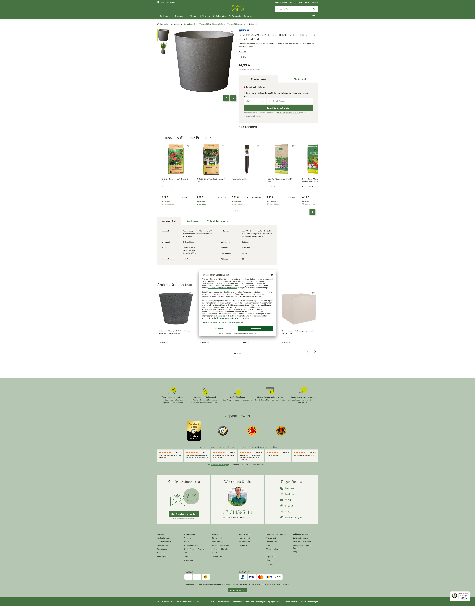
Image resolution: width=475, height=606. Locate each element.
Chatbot (269, 560)
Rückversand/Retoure (302, 542)
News (186, 542)
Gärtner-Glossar (272, 553)
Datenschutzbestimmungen (252, 116)
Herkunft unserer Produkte (194, 549)
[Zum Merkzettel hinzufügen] (232, 32)
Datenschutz (237, 602)
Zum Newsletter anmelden (183, 514)
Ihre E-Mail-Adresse (277, 101)
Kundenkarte (217, 556)
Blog (268, 545)
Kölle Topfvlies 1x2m (240, 179)
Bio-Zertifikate (244, 542)
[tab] (298, 79)
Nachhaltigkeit (296, 2)
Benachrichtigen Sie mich (278, 108)
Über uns (187, 538)
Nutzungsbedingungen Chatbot (269, 602)
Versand (228, 584)
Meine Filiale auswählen (169, 2)
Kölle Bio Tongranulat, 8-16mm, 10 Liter (175, 180)
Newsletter (161, 553)
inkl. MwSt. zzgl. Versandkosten (249, 69)
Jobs (307, 2)
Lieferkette (243, 545)
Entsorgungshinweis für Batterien (302, 546)
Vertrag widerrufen (237, 590)
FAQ (295, 552)
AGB (212, 602)
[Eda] (278, 30)
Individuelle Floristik (220, 549)
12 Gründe (188, 553)
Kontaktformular (163, 538)
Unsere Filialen (163, 545)
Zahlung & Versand (300, 538)
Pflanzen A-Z (271, 538)
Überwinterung (218, 542)
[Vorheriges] (226, 98)
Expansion (188, 560)
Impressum (249, 602)
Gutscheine (216, 553)
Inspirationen (271, 556)
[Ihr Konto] (307, 16)
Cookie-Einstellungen (309, 602)
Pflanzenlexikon (272, 542)
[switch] (464, 598)
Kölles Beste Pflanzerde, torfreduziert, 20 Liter (312, 180)
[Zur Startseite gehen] (237, 8)
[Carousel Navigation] (229, 98)
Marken (269, 564)
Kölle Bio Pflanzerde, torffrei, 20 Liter (279, 180)
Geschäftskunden (164, 542)
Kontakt (315, 2)
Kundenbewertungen (219, 465)
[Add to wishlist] (190, 293)
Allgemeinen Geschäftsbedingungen (288, 113)
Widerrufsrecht (223, 602)
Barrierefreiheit (291, 602)
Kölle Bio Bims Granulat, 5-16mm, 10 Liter (211, 180)
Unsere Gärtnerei (191, 545)
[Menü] (468, 592)
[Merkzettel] (313, 16)
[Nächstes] (233, 98)
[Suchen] (314, 9)
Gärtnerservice (281, 2)
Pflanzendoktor (272, 549)
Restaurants (162, 549)
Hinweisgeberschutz (165, 556)
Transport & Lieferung (220, 545)
